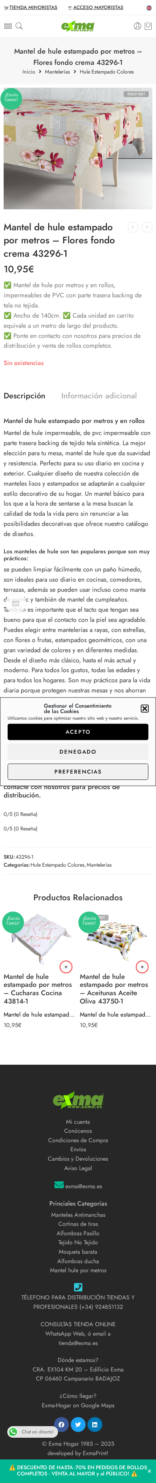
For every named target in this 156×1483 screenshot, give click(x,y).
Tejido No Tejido (78, 1242)
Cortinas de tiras (78, 1224)
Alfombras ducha (78, 1261)
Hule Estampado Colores (107, 72)
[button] (144, 708)
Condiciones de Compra (78, 1140)
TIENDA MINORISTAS (33, 7)
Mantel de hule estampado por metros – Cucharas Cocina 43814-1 (40, 1014)
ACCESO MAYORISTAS (98, 7)
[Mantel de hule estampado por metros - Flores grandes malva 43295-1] (133, 227)
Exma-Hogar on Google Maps (78, 1405)
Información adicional (99, 396)
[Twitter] (78, 1424)
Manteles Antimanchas (78, 1215)
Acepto (78, 732)
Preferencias (78, 772)
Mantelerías (57, 72)
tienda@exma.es (78, 1343)
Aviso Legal (78, 1168)
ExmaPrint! (95, 1453)
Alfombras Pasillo (78, 1233)
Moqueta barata (78, 1252)
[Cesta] (148, 26)
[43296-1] (78, 148)
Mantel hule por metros (78, 1270)
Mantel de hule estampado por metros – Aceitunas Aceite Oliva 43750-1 (116, 1014)
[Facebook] (61, 1424)
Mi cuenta (78, 1122)
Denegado (78, 752)
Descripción (24, 396)
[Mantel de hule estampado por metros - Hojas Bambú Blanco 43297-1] (147, 227)
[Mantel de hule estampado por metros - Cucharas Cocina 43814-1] (40, 939)
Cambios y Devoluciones (78, 1159)
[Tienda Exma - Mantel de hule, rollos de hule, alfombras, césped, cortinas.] (78, 26)
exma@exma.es (83, 1186)
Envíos (78, 1149)
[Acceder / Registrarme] (137, 26)
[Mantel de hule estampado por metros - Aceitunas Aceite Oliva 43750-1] (116, 939)
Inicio (28, 72)
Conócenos (78, 1131)
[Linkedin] (94, 1424)
